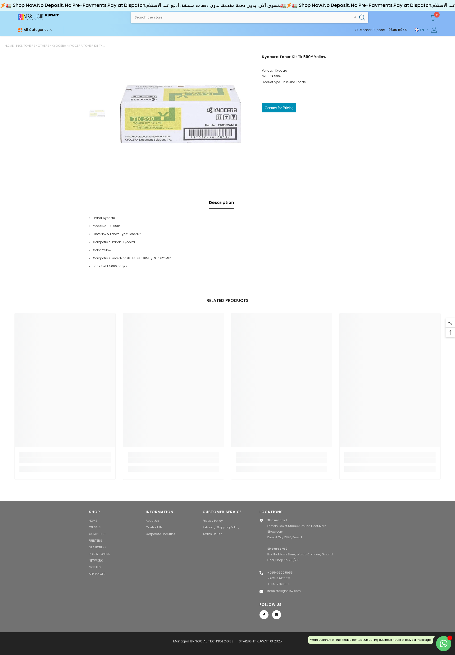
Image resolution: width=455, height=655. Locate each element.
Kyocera (59, 45)
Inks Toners (25, 45)
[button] (355, 17)
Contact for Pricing (279, 108)
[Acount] (434, 30)
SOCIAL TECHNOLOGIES (214, 641)
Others (44, 45)
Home (9, 45)
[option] (180, 114)
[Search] (249, 17)
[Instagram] (276, 614)
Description (221, 202)
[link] (65, 460)
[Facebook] (263, 614)
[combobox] (243, 17)
